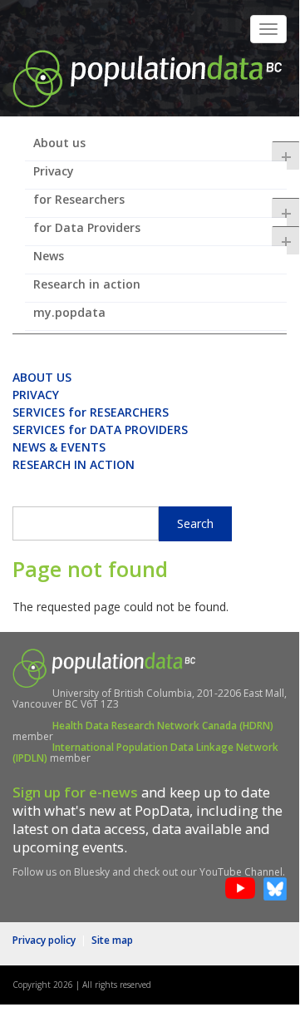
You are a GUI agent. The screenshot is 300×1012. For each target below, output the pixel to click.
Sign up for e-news (75, 792)
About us (160, 148)
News (48, 256)
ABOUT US (41, 377)
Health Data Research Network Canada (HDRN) (162, 725)
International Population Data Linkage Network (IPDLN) (145, 752)
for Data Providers (160, 233)
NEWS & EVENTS (59, 447)
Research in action (86, 284)
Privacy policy (44, 940)
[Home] (147, 77)
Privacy (53, 171)
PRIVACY (35, 394)
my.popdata (69, 312)
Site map (112, 940)
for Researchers (160, 204)
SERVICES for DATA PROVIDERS (100, 429)
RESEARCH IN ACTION (73, 464)
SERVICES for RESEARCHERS (90, 412)
